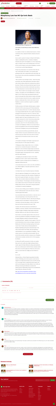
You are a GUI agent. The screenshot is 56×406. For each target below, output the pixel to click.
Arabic (39, 391)
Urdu (39, 388)
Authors (20, 391)
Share (3, 21)
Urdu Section (31, 391)
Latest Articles (31, 388)
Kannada (39, 396)
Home (20, 388)
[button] (7, 290)
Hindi (39, 389)
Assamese (39, 395)
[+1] (12, 290)
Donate (48, 388)
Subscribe (52, 380)
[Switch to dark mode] (48, 3)
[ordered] (14, 290)
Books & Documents (32, 395)
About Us (20, 389)
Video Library (31, 389)
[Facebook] (1, 399)
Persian (39, 398)
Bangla (39, 392)
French (39, 399)
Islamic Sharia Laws (4, 13)
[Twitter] (4, 399)
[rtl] (9, 290)
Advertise (48, 389)
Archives (20, 392)
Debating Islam (31, 396)
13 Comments (38, 18)
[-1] (11, 290)
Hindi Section (31, 392)
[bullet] (15, 290)
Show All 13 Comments (28, 354)
